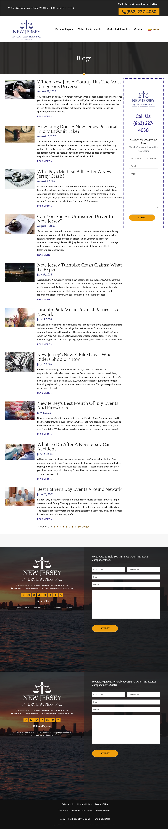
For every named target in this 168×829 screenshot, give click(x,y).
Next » (85, 526)
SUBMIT (142, 217)
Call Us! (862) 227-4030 (143, 123)
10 (79, 526)
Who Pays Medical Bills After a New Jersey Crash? (74, 174)
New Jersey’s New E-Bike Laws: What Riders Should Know (75, 357)
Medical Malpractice (118, 29)
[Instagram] (23, 595)
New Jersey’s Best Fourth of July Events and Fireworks (77, 405)
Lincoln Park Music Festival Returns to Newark (77, 312)
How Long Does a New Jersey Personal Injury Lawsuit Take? (77, 129)
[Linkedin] (50, 595)
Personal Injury (64, 29)
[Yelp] (61, 595)
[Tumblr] (55, 595)
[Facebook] (28, 595)
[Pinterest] (44, 595)
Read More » (44, 116)
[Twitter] (34, 595)
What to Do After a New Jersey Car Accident (73, 447)
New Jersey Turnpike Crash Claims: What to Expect (79, 267)
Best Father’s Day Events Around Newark (79, 489)
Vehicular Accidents (89, 29)
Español (155, 29)
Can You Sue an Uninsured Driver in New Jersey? (75, 219)
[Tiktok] (39, 595)
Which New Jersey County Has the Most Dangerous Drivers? (79, 84)
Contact (138, 29)
